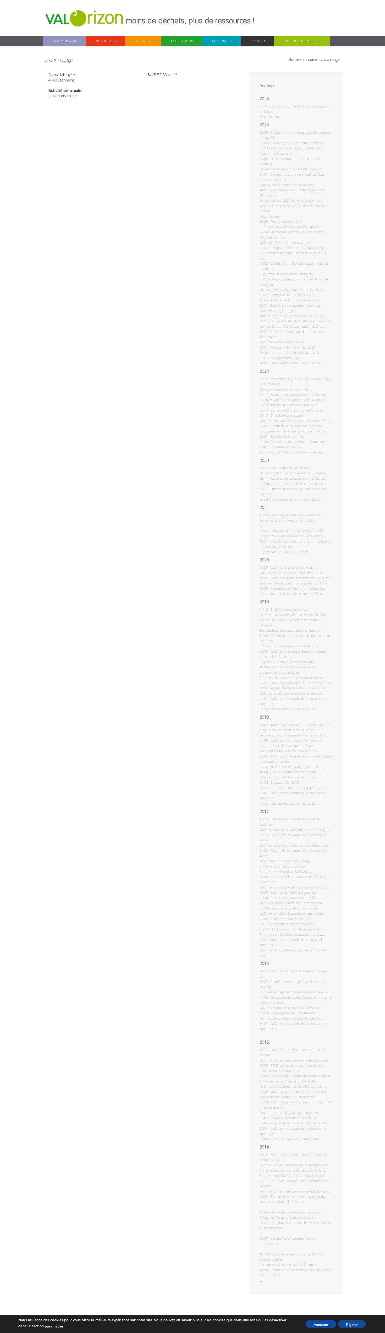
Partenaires (222, 41)
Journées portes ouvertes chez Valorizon (299, 394)
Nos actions (106, 41)
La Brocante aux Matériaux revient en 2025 (301, 321)
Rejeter (352, 1324)
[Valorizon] (85, 17)
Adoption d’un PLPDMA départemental (297, 531)
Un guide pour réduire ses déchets (295, 929)
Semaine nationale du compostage (294, 908)
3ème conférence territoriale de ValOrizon (300, 578)
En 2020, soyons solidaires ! (290, 609)
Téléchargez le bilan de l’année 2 (294, 405)
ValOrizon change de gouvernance (294, 567)
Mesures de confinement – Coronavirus (298, 588)
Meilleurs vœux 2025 (286, 358)
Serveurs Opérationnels (287, 436)
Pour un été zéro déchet (288, 221)
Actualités (144, 41)
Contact (258, 41)
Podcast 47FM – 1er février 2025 (293, 295)
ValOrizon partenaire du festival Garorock (299, 1092)
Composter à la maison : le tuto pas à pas (299, 248)
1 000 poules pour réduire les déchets (297, 1065)
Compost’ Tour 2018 (285, 782)
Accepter (321, 1324)
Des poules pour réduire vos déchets (296, 1212)
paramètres (54, 1326)
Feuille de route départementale (294, 772)
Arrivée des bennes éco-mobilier (293, 1118)
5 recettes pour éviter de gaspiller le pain (299, 1170)
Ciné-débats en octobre (287, 415)
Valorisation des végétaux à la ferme (296, 148)
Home (293, 59)
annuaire (309, 59)
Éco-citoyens (182, 41)
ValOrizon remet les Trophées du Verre (298, 971)
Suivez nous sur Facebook (288, 866)
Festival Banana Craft (302, 41)
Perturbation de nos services (290, 468)
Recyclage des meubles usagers (293, 1013)
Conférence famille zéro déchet (293, 919)
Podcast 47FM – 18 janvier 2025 (293, 347)
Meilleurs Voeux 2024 (286, 447)
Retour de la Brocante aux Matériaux (296, 426)
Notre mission (65, 41)
